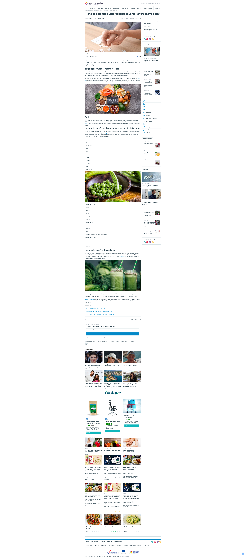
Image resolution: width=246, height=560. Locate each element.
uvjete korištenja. (125, 538)
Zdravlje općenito (113, 10)
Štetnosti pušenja (149, 127)
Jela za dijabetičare (147, 141)
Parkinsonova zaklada (89, 299)
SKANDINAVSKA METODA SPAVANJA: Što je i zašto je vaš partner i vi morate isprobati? (152, 29)
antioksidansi (124, 341)
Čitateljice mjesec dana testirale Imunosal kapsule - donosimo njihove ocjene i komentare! (93, 469)
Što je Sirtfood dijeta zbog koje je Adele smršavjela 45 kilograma (93, 450)
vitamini (132, 341)
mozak (86, 344)
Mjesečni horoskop (150, 129)
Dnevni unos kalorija (150, 104)
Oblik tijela (148, 115)
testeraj (86, 465)
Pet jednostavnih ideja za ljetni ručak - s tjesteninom (130, 468)
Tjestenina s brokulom (130, 527)
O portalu (87, 541)
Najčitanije (158, 67)
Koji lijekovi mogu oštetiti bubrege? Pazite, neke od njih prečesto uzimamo (151, 60)
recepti (124, 465)
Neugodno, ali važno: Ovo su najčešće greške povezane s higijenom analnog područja (112, 502)
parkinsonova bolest (90, 341)
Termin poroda (149, 121)
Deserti (145, 159)
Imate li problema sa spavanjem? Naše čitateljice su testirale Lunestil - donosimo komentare (112, 469)
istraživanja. (104, 133)
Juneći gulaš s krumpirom (111, 527)
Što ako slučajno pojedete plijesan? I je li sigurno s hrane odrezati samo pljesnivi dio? (149, 83)
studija (86, 123)
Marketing (102, 541)
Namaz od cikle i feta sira (148, 143)
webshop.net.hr (132, 545)
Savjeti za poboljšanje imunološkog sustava (128, 450)
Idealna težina (148, 112)
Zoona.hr (126, 545)
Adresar (156, 8)
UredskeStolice (119, 545)
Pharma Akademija (111, 545)
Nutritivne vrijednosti (150, 109)
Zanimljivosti (92, 8)
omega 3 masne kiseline (102, 341)
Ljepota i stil (116, 8)
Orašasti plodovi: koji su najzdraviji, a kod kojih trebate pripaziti (100, 314)
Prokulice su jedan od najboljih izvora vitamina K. (150, 3)
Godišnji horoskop (149, 132)
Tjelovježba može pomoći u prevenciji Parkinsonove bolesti (99, 311)
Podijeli (99, 18)
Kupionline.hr (139, 545)
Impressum (109, 541)
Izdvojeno (145, 67)
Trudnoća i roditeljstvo (136, 8)
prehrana (112, 341)
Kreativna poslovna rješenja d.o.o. (125, 556)
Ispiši (103, 18)
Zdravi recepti (146, 545)
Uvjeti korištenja (94, 541)
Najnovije (152, 67)
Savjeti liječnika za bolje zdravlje (112, 450)
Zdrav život (100, 8)
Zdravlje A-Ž (108, 8)
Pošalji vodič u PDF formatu (113, 334)
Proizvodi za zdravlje (147, 8)
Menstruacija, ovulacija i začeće (152, 118)
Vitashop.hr (97, 545)
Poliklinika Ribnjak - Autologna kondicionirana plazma (150, 186)
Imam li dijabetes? (149, 124)
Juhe (144, 150)
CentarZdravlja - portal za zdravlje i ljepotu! (93, 10)
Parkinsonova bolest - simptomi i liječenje (95, 308)
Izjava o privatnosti (118, 541)
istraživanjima (93, 72)
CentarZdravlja (94, 3)
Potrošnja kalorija (149, 106)
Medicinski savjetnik (146, 183)
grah (118, 341)
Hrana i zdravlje (124, 8)
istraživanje (122, 256)
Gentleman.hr (103, 545)
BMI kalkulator (148, 101)
